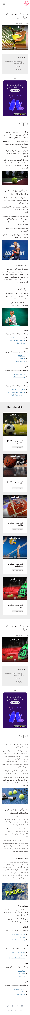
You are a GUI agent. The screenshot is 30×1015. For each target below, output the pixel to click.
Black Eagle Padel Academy (17, 952)
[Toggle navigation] (3, 4)
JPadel (23, 955)
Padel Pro (22, 976)
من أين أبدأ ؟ (19, 70)
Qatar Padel (21, 973)
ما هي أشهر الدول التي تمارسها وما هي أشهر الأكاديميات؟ (14, 62)
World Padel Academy (18, 934)
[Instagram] (17, 1006)
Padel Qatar (21, 971)
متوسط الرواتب (18, 66)
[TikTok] (8, 1006)
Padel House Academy (18, 940)
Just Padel (22, 937)
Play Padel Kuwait (19, 989)
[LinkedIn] (22, 1006)
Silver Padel (21, 992)
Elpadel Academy (20, 994)
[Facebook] (12, 1006)
